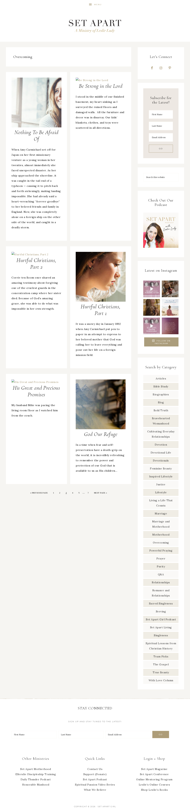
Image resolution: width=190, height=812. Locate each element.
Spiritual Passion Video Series (95, 784)
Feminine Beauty (161, 468)
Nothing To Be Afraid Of (36, 135)
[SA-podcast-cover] (160, 249)
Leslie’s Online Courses (154, 784)
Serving (161, 611)
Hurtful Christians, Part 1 (101, 310)
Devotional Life (161, 452)
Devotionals (161, 460)
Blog (161, 402)
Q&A (161, 574)
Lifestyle (161, 492)
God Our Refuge (100, 434)
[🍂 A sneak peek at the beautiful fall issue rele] (170, 289)
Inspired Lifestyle (161, 476)
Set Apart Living (161, 627)
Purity (161, 566)
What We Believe (95, 789)
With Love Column (161, 680)
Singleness (161, 635)
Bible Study (160, 386)
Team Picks (160, 656)
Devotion (161, 444)
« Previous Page (39, 493)
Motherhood (160, 534)
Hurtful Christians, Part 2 (36, 263)
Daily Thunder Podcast (36, 779)
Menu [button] (98, 4)
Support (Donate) (95, 774)
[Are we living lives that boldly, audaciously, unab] (170, 326)
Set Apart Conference (154, 774)
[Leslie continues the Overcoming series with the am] (151, 326)
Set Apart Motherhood (35, 769)
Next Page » (100, 493)
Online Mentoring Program (154, 779)
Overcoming (161, 542)
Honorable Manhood (35, 784)
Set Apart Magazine (154, 769)
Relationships (161, 582)
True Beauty (161, 672)
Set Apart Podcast (95, 779)
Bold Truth (161, 410)
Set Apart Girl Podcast (161, 619)
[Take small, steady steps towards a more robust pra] (170, 307)
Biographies (161, 394)
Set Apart (95, 25)
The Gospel (161, 664)
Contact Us (94, 769)
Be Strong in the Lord (100, 86)
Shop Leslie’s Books (154, 789)
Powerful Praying (160, 550)
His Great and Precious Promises (36, 391)
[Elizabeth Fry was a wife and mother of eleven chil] (151, 289)
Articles (161, 378)
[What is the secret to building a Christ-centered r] (151, 307)
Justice (161, 484)
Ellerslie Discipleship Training (35, 774)
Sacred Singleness (161, 603)
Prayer (160, 558)
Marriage (161, 513)
